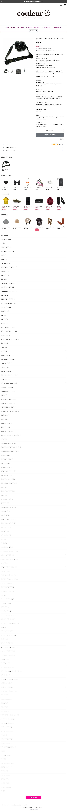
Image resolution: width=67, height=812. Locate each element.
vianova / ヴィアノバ (5, 775)
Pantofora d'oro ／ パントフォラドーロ (9, 559)
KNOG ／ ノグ (4, 495)
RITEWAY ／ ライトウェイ (6, 603)
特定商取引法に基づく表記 (16, 804)
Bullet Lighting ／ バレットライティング (9, 375)
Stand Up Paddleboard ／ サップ (8, 303)
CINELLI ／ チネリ (4, 395)
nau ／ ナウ (3, 539)
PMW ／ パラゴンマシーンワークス (8, 575)
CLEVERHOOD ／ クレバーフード (8, 403)
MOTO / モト (4, 759)
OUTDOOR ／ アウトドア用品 (7, 287)
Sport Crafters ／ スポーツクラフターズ (9, 647)
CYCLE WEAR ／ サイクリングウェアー (9, 291)
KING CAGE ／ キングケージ (7, 499)
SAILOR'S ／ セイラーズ (6, 611)
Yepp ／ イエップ (4, 707)
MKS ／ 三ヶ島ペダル (5, 515)
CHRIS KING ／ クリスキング (7, 387)
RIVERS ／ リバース (5, 607)
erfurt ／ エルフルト (5, 419)
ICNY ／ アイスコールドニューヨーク (8, 471)
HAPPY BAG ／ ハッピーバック (7, 251)
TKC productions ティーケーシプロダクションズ (11, 671)
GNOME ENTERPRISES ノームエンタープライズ (11, 447)
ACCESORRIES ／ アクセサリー (7, 283)
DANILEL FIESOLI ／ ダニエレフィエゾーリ (10, 411)
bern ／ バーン (4, 347)
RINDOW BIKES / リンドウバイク (8, 719)
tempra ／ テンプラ (5, 659)
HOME (7, 27)
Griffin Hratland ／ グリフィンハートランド (10, 451)
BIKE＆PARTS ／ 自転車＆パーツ (8, 299)
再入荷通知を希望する (50, 135)
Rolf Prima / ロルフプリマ (6, 727)
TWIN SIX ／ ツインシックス (7, 687)
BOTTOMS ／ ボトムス (6, 263)
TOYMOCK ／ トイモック (6, 683)
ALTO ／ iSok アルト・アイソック (8, 327)
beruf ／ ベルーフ (5, 351)
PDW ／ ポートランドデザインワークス (9, 567)
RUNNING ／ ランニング (6, 307)
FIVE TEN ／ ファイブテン (6, 423)
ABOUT (13, 27)
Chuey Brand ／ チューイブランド (8, 391)
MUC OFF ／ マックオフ (6, 527)
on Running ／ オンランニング (7, 555)
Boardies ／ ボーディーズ (6, 363)
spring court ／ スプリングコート (8, 651)
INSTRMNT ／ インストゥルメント (8, 479)
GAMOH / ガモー (4, 735)
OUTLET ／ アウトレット (6, 247)
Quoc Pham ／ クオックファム (7, 591)
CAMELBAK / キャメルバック (7, 739)
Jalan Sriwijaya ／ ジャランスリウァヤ (9, 483)
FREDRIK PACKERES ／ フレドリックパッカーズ (11, 435)
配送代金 (3, 243)
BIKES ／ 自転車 (4, 295)
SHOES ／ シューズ (5, 275)
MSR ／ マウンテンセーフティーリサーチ (9, 523)
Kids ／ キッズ (4, 315)
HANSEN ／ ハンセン (5, 455)
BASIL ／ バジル (4, 343)
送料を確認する (49, 48)
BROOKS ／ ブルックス (6, 371)
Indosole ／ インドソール (6, 475)
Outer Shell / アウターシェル (7, 723)
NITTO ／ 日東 (4, 543)
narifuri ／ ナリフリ (5, 531)
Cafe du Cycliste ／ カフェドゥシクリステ (10, 383)
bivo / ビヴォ (3, 791)
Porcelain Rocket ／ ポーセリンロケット (9, 579)
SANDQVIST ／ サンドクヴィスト (8, 619)
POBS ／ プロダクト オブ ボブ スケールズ (10, 715)
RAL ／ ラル (3, 595)
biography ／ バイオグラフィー (7, 355)
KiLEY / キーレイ (4, 771)
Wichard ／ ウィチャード (6, 699)
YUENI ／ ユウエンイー (6, 711)
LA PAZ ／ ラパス (4, 703)
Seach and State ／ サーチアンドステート (10, 623)
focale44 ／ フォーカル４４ (7, 431)
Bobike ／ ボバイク (5, 367)
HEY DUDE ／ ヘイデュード (7, 459)
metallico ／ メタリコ (5, 511)
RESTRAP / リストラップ (6, 767)
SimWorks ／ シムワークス (6, 631)
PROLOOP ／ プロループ (6, 583)
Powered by (32, 809)
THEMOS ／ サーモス (5, 663)
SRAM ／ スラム (4, 639)
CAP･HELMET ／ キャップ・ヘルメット (9, 267)
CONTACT (36, 27)
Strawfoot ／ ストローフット (7, 643)
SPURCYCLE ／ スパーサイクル (7, 655)
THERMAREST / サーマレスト (7, 667)
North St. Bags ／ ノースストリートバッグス (10, 551)
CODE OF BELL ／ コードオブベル (8, 407)
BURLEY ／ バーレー (5, 379)
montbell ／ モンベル (5, 783)
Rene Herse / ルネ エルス (6, 731)
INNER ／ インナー (5, 259)
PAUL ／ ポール (4, 563)
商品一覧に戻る (33, 797)
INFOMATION (20, 27)
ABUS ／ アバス (4, 319)
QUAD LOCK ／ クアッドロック (7, 587)
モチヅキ (2, 751)
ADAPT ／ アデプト (5, 323)
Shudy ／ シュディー (5, 627)
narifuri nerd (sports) (6, 535)
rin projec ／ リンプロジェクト (7, 599)
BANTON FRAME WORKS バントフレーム (10, 339)
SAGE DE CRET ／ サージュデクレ (8, 615)
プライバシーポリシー (6, 804)
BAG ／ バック (4, 279)
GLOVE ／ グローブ (5, 271)
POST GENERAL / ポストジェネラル (8, 747)
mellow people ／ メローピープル (8, 507)
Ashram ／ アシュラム (5, 335)
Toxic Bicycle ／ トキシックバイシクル (9, 679)
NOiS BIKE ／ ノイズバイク (6, 547)
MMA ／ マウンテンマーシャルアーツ (8, 519)
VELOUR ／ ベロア (5, 695)
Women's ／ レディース (6, 311)
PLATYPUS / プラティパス (6, 743)
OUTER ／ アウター (5, 255)
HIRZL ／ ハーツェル (5, 463)
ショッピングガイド (46, 27)
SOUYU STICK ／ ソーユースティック (9, 635)
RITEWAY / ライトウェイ (6, 755)
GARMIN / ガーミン (5, 779)
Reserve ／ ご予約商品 (6, 239)
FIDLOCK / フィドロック (6, 787)
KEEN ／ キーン (4, 487)
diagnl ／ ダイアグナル (6, 415)
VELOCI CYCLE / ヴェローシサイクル (9, 691)
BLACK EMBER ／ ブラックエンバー (8, 359)
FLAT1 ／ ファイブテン (5, 427)
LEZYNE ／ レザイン (5, 503)
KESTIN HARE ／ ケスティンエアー (8, 491)
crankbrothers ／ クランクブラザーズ (9, 399)
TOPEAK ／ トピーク (5, 675)
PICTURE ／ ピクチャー (6, 571)
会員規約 (25, 804)
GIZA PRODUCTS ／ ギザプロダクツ (9, 443)
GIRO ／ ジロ (4, 439)
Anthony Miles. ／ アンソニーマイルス (9, 331)
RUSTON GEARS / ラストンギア (8, 763)
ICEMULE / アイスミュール (6, 467)
